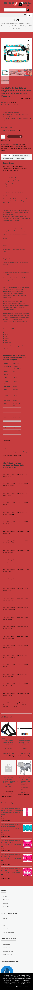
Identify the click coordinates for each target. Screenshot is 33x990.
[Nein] (31, 981)
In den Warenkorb (13, 137)
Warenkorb (5, 903)
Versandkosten (12, 102)
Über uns (5, 918)
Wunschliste (6, 906)
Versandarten (6, 440)
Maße (3, 130)
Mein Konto (6, 899)
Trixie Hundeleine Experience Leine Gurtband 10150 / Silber (24, 741)
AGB (4, 925)
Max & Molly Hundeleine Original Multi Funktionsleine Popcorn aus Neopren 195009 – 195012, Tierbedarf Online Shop (15, 168)
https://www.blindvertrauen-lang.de (12, 455)
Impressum (6, 922)
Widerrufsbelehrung (8, 951)
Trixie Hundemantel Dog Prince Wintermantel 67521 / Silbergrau (24, 780)
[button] (29, 40)
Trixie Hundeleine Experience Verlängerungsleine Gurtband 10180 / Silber (8, 781)
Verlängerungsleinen (7, 146)
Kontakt (5, 896)
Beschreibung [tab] (6, 155)
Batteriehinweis (7, 929)
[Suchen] (28, 10)
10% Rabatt (21, 23)
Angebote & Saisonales (11, 23)
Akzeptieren (8, 986)
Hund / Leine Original (11, 148)
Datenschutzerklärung (8, 932)
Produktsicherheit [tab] (8, 158)
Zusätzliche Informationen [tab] (20, 155)
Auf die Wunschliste (6, 140)
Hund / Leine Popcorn (23, 148)
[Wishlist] (15, 4)
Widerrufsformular (7, 954)
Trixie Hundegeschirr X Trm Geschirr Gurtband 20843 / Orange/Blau (8, 741)
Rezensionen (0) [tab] (20, 158)
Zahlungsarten (6, 944)
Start (3, 23)
